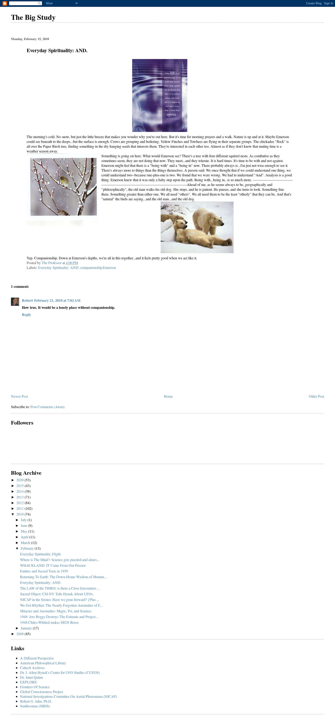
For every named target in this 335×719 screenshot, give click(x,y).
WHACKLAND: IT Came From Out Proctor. (53, 565)
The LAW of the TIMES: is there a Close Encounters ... (60, 588)
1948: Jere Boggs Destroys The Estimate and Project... (59, 616)
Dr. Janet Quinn (31, 677)
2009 (20, 633)
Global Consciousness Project (41, 691)
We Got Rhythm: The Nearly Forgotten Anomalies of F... (61, 605)
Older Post (316, 396)
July (24, 519)
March (26, 542)
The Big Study (33, 17)
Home (168, 396)
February (28, 548)
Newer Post (19, 396)
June (24, 525)
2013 (20, 497)
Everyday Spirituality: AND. (40, 582)
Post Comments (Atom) (47, 406)
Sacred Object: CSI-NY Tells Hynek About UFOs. (57, 593)
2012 (20, 502)
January (27, 628)
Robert (27, 300)
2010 (20, 514)
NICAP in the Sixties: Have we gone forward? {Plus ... (59, 599)
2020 (20, 479)
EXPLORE (28, 682)
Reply (26, 314)
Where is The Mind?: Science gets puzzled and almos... (60, 559)
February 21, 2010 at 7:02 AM (57, 300)
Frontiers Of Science (35, 686)
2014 (20, 491)
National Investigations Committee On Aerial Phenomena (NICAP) (68, 696)
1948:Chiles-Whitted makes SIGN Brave (49, 622)
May (24, 531)
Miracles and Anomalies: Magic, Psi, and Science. (56, 610)
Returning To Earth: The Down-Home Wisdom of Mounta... (63, 576)
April (25, 536)
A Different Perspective (37, 658)
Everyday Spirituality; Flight (40, 553)
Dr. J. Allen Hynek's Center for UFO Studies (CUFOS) (60, 672)
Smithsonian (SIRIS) (35, 706)
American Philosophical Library (43, 662)
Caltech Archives (32, 667)
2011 (20, 508)
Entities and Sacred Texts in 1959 (44, 571)
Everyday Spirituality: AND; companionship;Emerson (77, 267)
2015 (20, 485)
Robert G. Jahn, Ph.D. (36, 701)
